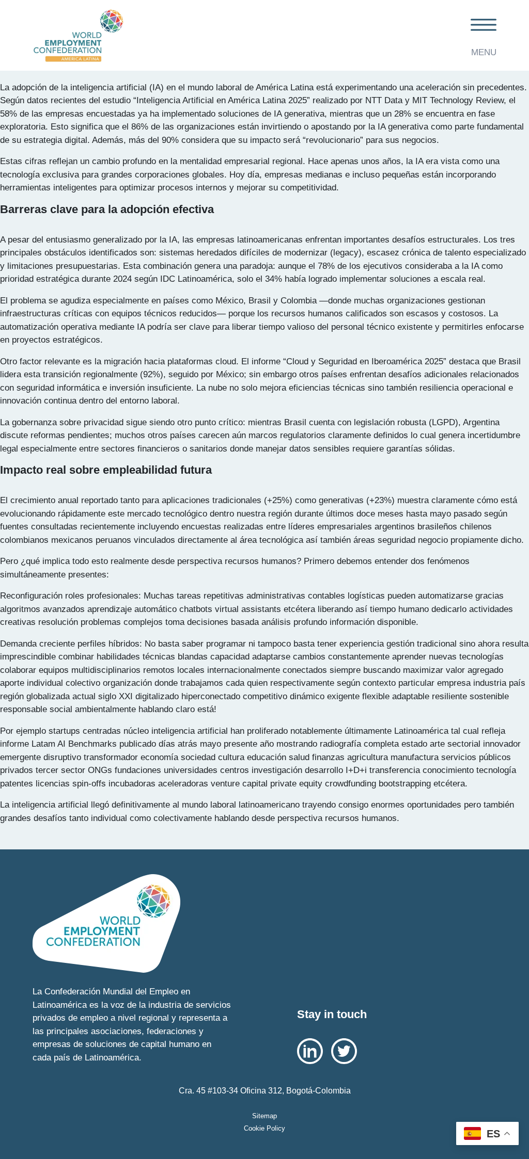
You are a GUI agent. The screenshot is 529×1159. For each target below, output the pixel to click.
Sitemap (264, 1116)
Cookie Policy (264, 1128)
